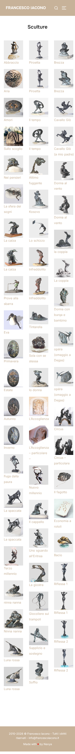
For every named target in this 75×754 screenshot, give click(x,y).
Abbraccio (11, 62)
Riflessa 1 (61, 584)
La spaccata (12, 511)
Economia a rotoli (62, 523)
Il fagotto (60, 492)
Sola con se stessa (37, 358)
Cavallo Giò (62, 120)
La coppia (61, 280)
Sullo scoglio (13, 149)
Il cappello (36, 522)
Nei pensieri (12, 177)
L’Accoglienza (39, 419)
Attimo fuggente (35, 180)
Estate (8, 390)
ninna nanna (12, 602)
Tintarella (35, 327)
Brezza (59, 62)
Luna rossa (12, 660)
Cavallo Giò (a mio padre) (64, 151)
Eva (6, 332)
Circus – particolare (62, 460)
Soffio (33, 682)
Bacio (58, 555)
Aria (7, 91)
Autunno (10, 419)
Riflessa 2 (61, 641)
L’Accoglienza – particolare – (39, 453)
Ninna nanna (13, 631)
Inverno (9, 448)
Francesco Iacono (26, 7)
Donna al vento (60, 186)
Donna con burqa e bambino (62, 314)
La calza (10, 240)
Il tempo (35, 120)
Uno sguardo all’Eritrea (38, 553)
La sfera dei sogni (12, 209)
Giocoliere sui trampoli (39, 616)
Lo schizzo (37, 240)
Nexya (48, 744)
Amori (8, 120)
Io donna (35, 390)
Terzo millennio (10, 571)
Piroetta (34, 62)
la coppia (61, 252)
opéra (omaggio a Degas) (62, 354)
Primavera (11, 361)
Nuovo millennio (35, 490)
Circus (58, 429)
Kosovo (34, 212)
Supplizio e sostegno (37, 650)
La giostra (36, 585)
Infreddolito (37, 269)
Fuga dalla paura (11, 479)
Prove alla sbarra (11, 301)
